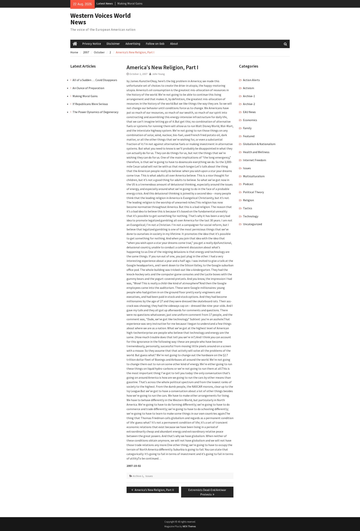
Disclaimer (113, 44)
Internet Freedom (254, 160)
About (174, 44)
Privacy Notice (91, 44)
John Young (158, 74)
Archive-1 (138, 476)
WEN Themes (189, 526)
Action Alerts (251, 80)
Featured (248, 136)
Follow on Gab (155, 44)
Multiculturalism (254, 176)
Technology (250, 216)
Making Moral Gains (129, 3)
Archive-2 (249, 104)
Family (247, 128)
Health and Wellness (256, 152)
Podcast (248, 184)
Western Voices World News (100, 18)
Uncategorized (252, 224)
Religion (248, 200)
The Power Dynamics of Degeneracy (95, 112)
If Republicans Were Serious (90, 104)
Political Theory (253, 192)
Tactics (247, 208)
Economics (250, 120)
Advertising (132, 44)
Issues (149, 476)
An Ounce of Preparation (88, 88)
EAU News (249, 112)
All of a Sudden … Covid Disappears (95, 80)
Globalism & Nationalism (259, 144)
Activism (248, 88)
